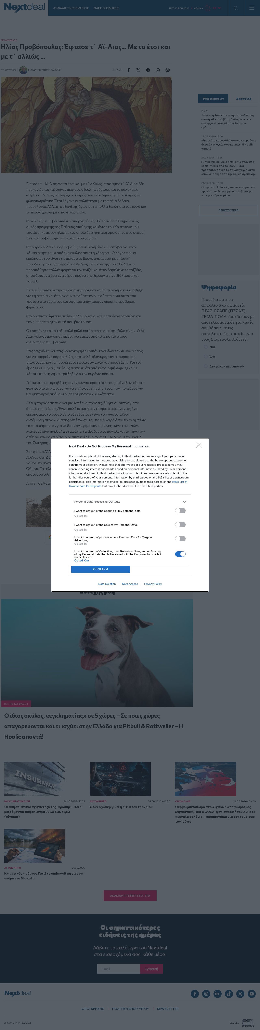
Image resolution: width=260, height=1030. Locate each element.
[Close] (200, 446)
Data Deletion (107, 583)
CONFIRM (100, 569)
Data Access (130, 583)
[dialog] (130, 515)
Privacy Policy (153, 583)
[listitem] (130, 502)
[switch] (180, 510)
